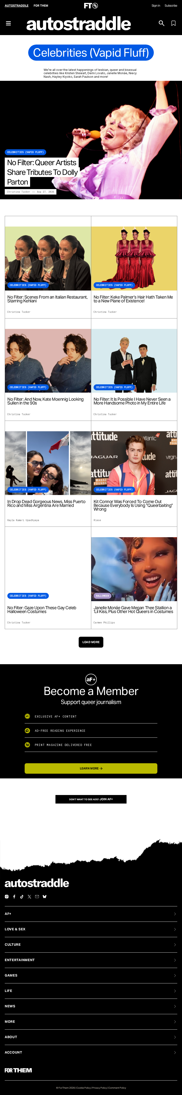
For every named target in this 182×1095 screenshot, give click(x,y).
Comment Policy (117, 1087)
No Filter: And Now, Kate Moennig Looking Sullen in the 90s (45, 401)
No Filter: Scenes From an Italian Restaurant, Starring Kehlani (47, 299)
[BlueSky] (44, 897)
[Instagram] (7, 897)
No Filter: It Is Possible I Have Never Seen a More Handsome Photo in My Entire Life (132, 401)
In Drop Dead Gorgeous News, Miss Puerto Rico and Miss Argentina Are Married (46, 503)
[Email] (37, 897)
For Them (41, 5)
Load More (91, 642)
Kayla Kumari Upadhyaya (23, 520)
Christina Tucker (18, 191)
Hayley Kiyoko (62, 76)
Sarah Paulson (83, 76)
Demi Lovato (96, 73)
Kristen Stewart (75, 73)
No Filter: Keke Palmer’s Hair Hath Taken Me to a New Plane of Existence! (133, 299)
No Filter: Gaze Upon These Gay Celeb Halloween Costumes (41, 609)
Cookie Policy (83, 1087)
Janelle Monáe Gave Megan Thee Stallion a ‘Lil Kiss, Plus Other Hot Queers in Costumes (133, 609)
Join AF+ (106, 799)
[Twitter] (29, 897)
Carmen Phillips (104, 622)
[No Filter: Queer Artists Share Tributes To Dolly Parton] (91, 140)
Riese (97, 520)
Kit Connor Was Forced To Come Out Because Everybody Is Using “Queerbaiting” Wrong (133, 505)
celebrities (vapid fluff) (25, 152)
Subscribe (171, 5)
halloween (102, 595)
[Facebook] (14, 897)
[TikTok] (22, 897)
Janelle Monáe (117, 73)
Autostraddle (16, 5)
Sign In (156, 5)
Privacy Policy (99, 1087)
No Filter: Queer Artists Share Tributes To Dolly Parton (42, 172)
